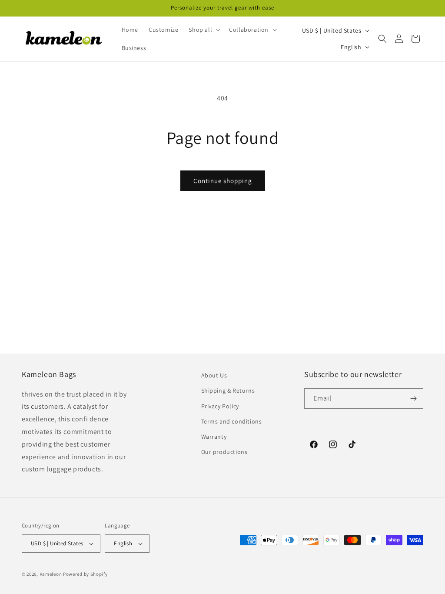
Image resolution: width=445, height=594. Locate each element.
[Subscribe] (413, 398)
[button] (203, 29)
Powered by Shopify (85, 574)
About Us (214, 375)
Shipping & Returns (228, 390)
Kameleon (51, 574)
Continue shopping (222, 181)
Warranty (214, 436)
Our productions (224, 452)
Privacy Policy (220, 406)
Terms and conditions (231, 421)
